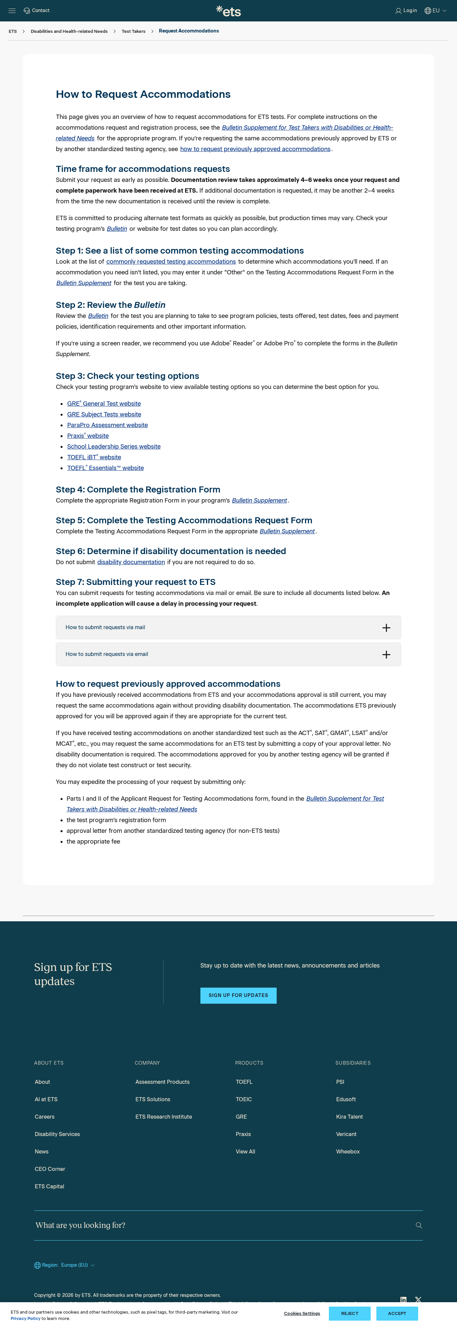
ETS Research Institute (163, 1117)
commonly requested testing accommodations (171, 261)
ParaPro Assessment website (107, 425)
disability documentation (131, 562)
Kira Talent (349, 1117)
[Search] (419, 1225)
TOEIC (244, 1099)
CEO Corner (50, 1169)
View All (245, 1151)
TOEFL (244, 1082)
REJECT (349, 1313)
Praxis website (88, 436)
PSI (340, 1082)
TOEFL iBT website (94, 457)
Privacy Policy (25, 1318)
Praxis (243, 1134)
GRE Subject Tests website (104, 414)
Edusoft (346, 1099)
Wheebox (348, 1151)
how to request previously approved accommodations (255, 149)
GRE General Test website (104, 403)
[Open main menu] (12, 11)
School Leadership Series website (114, 446)
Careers (45, 1117)
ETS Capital (49, 1186)
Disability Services (57, 1134)
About (42, 1082)
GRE (241, 1117)
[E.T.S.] (228, 10)
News (42, 1151)
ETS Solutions (152, 1099)
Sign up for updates (238, 995)
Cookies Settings (302, 1313)
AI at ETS (46, 1099)
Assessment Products (162, 1082)
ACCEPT (397, 1313)
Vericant (346, 1134)
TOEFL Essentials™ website (105, 468)
